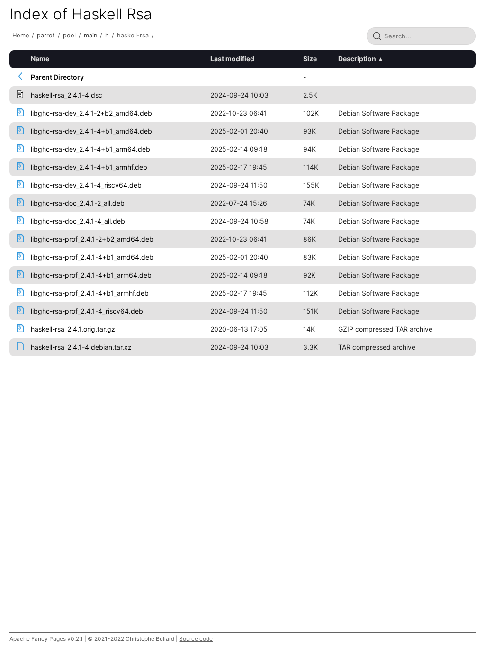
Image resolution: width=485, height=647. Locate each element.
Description (357, 58)
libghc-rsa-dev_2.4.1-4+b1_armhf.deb (89, 167)
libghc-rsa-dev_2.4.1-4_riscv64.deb (86, 185)
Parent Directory (57, 77)
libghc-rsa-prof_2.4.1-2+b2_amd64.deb (92, 239)
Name (40, 58)
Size (310, 58)
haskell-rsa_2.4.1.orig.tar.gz (73, 329)
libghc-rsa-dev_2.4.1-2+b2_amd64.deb (91, 113)
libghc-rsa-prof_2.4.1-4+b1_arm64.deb (91, 275)
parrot (46, 35)
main (90, 35)
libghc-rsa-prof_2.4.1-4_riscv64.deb (87, 311)
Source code (196, 638)
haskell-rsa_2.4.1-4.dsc (66, 95)
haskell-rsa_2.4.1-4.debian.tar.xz (81, 347)
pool (69, 35)
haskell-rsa (133, 35)
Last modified (232, 58)
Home (20, 35)
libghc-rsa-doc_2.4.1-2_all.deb (78, 203)
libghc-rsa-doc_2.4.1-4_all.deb (78, 221)
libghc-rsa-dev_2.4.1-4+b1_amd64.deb (91, 131)
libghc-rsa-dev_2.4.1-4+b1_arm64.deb (90, 149)
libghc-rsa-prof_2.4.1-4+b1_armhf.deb (90, 293)
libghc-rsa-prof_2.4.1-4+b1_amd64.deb (92, 257)
